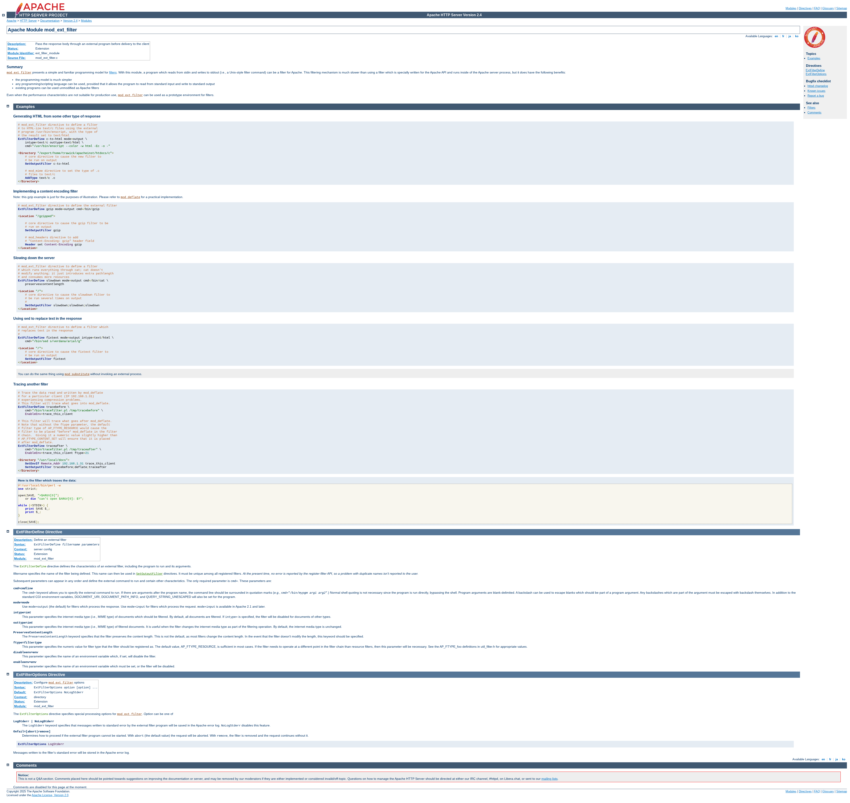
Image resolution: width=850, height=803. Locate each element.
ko (796, 36)
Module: (20, 558)
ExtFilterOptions (816, 74)
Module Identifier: (21, 53)
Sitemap (841, 8)
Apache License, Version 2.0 (50, 795)
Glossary (828, 8)
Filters (811, 107)
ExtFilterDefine (815, 70)
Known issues (816, 90)
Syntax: (20, 544)
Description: (17, 44)
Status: (13, 48)
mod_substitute (77, 374)
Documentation (50, 20)
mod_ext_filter (19, 72)
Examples (814, 58)
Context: (20, 549)
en (776, 36)
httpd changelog (818, 86)
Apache (11, 20)
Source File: (17, 58)
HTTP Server (28, 20)
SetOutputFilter (149, 574)
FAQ (817, 8)
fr (783, 36)
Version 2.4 (70, 20)
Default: (20, 692)
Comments (814, 112)
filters (113, 72)
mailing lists (549, 778)
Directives (805, 8)
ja (790, 36)
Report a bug (816, 95)
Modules (791, 8)
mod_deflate (130, 197)
